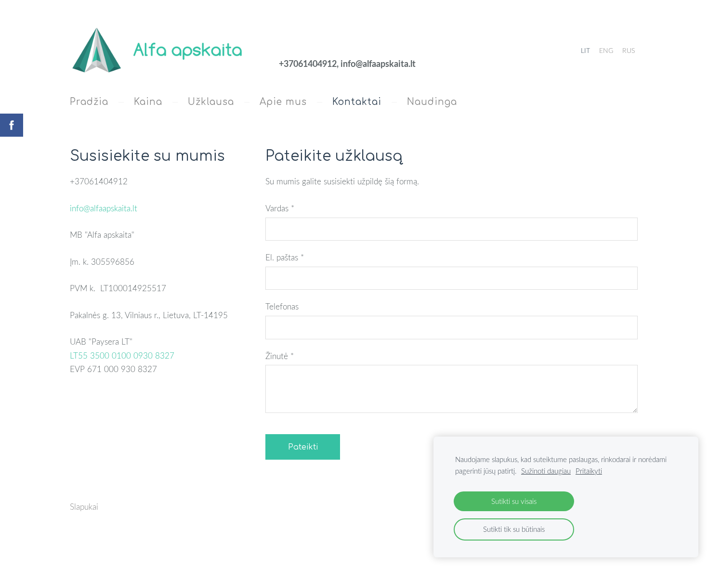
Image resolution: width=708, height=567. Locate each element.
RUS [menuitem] (628, 50)
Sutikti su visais (514, 501)
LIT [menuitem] (585, 50)
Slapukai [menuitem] (84, 506)
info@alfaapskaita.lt (103, 208)
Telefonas (282, 306)
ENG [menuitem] (606, 50)
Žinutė (279, 355)
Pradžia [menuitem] (89, 102)
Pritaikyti (589, 471)
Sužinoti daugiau (546, 471)
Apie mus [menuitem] (283, 102)
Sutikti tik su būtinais (514, 529)
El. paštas (284, 257)
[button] (122, 355)
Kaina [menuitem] (148, 102)
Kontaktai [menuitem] (356, 102)
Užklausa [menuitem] (211, 102)
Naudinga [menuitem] (432, 102)
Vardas (279, 208)
